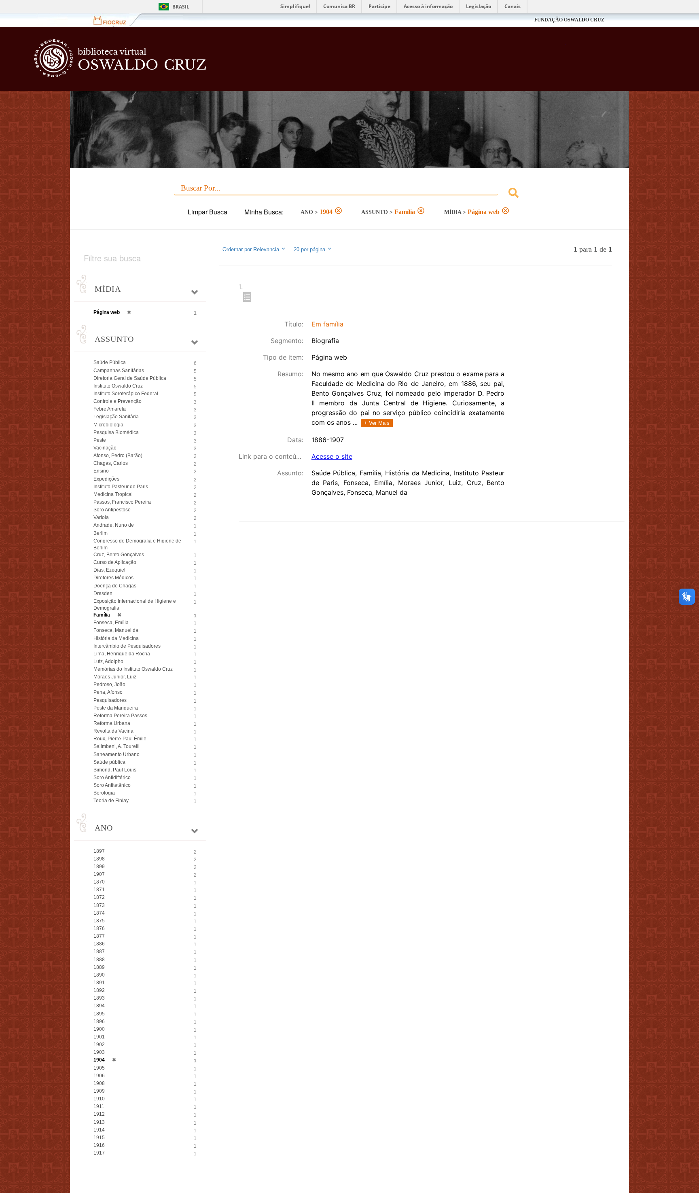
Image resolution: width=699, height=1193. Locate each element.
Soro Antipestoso (112, 510)
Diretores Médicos (113, 578)
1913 (99, 1122)
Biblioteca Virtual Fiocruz (299, 63)
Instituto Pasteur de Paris (120, 486)
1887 (99, 951)
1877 (99, 936)
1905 (99, 1068)
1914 (99, 1130)
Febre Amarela (109, 409)
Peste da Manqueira (115, 708)
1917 (99, 1153)
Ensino (101, 471)
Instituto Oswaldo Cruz (118, 386)
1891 (99, 982)
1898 (99, 859)
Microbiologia (108, 425)
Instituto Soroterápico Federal (125, 393)
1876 (99, 928)
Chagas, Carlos (110, 463)
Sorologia (104, 793)
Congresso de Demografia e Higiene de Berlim (137, 544)
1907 (99, 874)
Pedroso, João (109, 684)
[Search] (513, 194)
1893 (99, 998)
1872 (99, 897)
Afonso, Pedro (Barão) (117, 455)
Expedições (106, 479)
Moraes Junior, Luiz (114, 677)
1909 (99, 1091)
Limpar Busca (207, 211)
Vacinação (104, 448)
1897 (99, 851)
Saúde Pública (109, 362)
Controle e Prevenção (117, 401)
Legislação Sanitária (116, 417)
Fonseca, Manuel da (115, 630)
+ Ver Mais (377, 423)
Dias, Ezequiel (109, 570)
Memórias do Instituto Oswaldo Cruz (133, 669)
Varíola (101, 517)
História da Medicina (116, 638)
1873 (99, 905)
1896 (99, 1021)
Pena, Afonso (108, 692)
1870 (99, 882)
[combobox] (349, 194)
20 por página (310, 249)
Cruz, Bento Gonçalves (118, 554)
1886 (99, 944)
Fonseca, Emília (111, 622)
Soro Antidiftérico (112, 777)
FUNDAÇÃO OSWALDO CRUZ (569, 20)
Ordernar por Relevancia (250, 249)
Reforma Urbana (111, 723)
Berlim (100, 533)
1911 (98, 1106)
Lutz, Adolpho (108, 661)
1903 (99, 1052)
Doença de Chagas (114, 586)
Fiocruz (115, 20)
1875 (99, 921)
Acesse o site (331, 456)
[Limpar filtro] (338, 211)
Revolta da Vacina (113, 731)
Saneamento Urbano (116, 754)
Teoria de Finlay (111, 800)
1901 (99, 1037)
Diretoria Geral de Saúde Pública (129, 378)
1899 (99, 866)
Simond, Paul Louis (114, 770)
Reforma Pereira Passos (120, 715)
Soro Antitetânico (112, 785)
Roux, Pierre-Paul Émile (119, 739)
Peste (99, 440)
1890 (99, 975)
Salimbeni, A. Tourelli (116, 746)
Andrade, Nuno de (113, 525)
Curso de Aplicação (114, 562)
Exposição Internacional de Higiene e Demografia (134, 604)
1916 (99, 1145)
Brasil (180, 6)
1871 (99, 889)
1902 (99, 1044)
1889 (99, 967)
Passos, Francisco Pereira (122, 502)
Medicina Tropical (113, 494)
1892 (99, 990)
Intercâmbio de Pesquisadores (127, 646)
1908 (99, 1083)
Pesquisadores (110, 700)
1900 (99, 1029)
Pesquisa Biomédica (116, 432)
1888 (99, 959)
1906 (99, 1076)
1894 (99, 1006)
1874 (99, 913)
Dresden (102, 593)
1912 (99, 1114)
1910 (99, 1099)
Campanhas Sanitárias (118, 370)
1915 (99, 1137)
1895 (99, 1014)
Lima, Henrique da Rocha (121, 654)
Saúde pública (109, 762)
